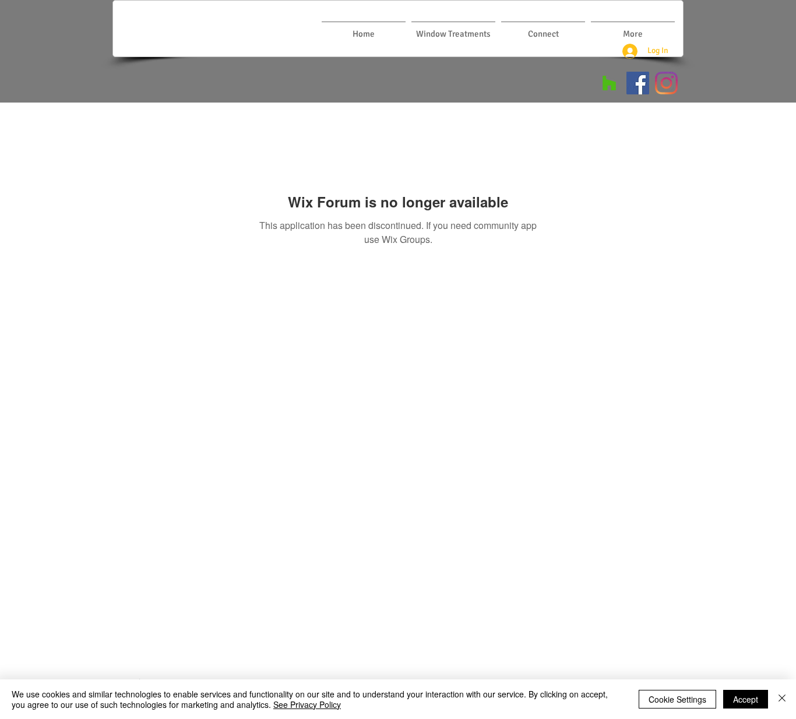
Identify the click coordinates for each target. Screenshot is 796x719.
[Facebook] (637, 83)
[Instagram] (666, 83)
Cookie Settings (677, 699)
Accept (745, 699)
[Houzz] (609, 83)
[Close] (782, 699)
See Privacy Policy (307, 704)
